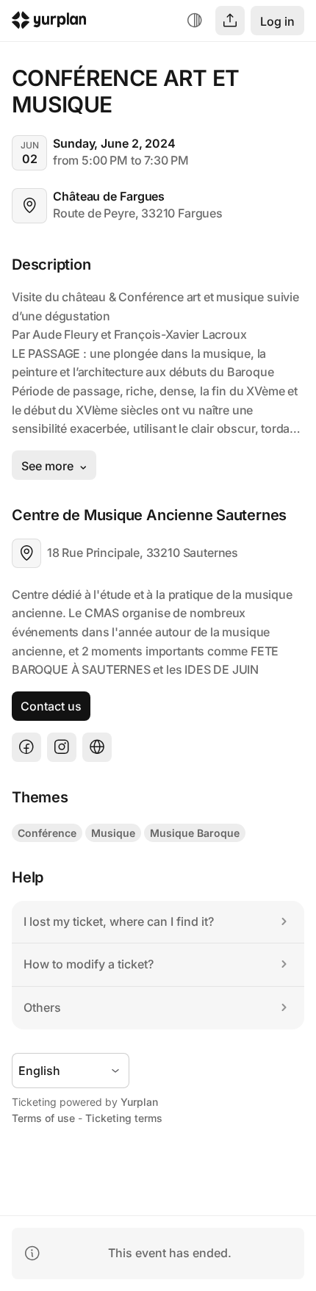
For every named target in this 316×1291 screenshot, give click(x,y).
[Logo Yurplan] (49, 22)
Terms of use (43, 1118)
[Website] (97, 747)
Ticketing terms (123, 1118)
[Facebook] (26, 747)
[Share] (230, 20)
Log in (277, 21)
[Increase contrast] (194, 20)
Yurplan (139, 1102)
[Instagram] (61, 747)
